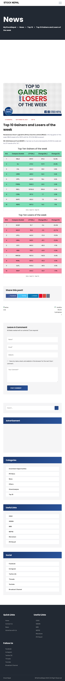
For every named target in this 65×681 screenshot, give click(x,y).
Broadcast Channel (15, 589)
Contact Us (9, 624)
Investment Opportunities (17, 469)
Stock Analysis (14, 489)
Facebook (12, 564)
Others (11, 484)
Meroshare (12, 537)
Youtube (12, 584)
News (11, 479)
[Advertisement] (32, 61)
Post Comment (15, 388)
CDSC (11, 516)
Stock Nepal (7, 678)
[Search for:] (32, 408)
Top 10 (33, 119)
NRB (10, 526)
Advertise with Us (11, 630)
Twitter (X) (12, 574)
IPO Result (12, 542)
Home (7, 620)
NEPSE (11, 531)
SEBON (11, 521)
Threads (12, 579)
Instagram (12, 569)
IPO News (12, 474)
